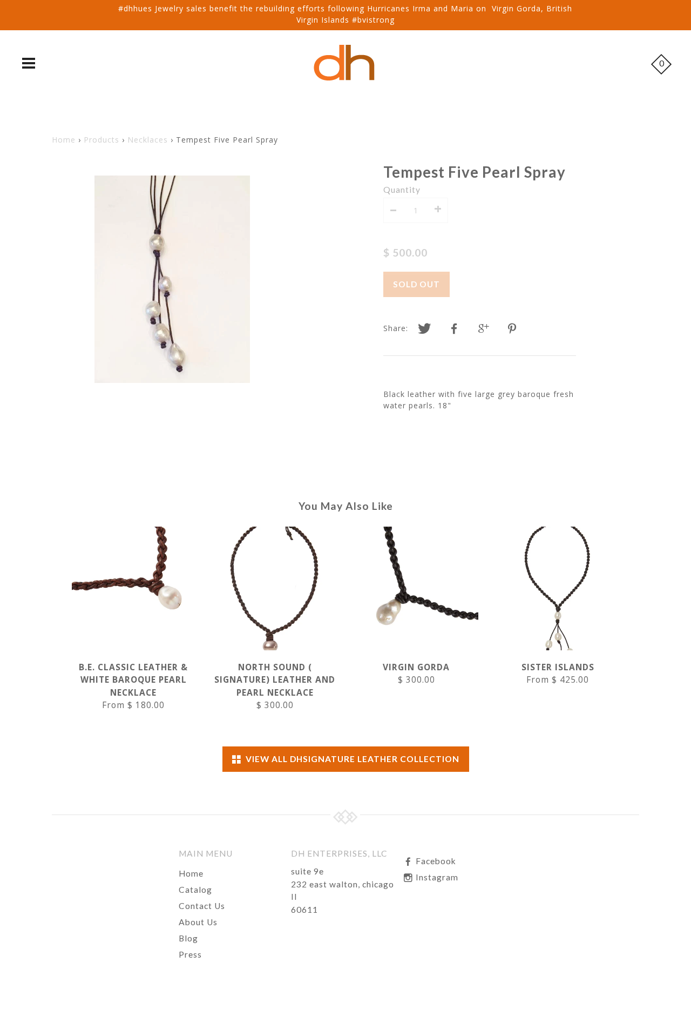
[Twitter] (424, 329)
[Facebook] (454, 329)
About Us (198, 922)
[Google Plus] (484, 329)
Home (64, 139)
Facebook (435, 861)
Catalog (195, 889)
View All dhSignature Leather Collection (350, 759)
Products (101, 139)
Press (190, 954)
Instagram (436, 877)
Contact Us (202, 906)
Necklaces (147, 139)
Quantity (402, 189)
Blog (188, 938)
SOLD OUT (416, 284)
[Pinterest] (513, 329)
